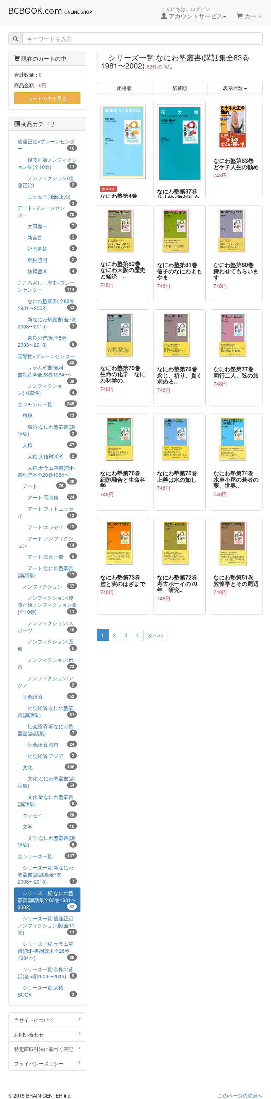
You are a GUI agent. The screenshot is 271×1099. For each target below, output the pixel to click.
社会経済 (46, 696)
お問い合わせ (29, 1034)
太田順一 (46, 226)
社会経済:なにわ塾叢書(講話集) (46, 711)
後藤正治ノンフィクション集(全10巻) (47, 163)
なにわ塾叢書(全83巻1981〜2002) (46, 304)
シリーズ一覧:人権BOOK (46, 991)
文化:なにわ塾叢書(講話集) (46, 782)
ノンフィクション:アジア (46, 682)
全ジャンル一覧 (46, 404)
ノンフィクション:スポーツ (46, 626)
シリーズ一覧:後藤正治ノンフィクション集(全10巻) (46, 925)
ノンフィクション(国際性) (46, 389)
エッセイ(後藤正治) (46, 197)
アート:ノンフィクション (46, 542)
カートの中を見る (47, 98)
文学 (46, 826)
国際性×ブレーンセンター (46, 356)
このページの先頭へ (240, 1095)
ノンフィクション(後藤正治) (46, 181)
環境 (46, 415)
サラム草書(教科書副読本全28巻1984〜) (46, 372)
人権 (46, 444)
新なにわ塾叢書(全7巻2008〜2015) (47, 323)
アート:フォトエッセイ (46, 512)
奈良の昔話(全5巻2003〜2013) (46, 341)
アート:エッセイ (46, 526)
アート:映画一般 (46, 556)
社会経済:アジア (46, 755)
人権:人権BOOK (46, 456)
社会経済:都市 (46, 744)
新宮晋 (46, 237)
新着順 (179, 87)
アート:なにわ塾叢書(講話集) (46, 571)
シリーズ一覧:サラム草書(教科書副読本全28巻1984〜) (46, 950)
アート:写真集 (46, 497)
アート (41, 485)
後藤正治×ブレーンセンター (46, 145)
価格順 (124, 87)
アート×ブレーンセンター (46, 211)
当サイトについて (34, 1019)
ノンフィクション (46, 586)
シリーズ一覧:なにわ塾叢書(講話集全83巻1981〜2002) (47, 899)
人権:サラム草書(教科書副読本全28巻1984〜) (46, 472)
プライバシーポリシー (39, 1063)
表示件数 (233, 87)
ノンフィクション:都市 (46, 663)
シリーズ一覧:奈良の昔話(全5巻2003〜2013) (46, 973)
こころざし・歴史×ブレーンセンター (46, 286)
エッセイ (46, 815)
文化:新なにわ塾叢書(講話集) (46, 800)
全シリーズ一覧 (46, 856)
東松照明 (46, 259)
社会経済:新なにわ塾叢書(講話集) (46, 730)
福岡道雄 (46, 248)
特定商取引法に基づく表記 (43, 1048)
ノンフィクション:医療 (46, 645)
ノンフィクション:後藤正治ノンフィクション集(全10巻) (47, 604)
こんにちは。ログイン (192, 12)
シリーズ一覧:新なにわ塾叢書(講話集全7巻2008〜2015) (46, 874)
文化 (46, 767)
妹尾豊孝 (46, 271)
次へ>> (155, 634)
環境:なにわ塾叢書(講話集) (46, 430)
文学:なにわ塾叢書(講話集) (46, 841)
